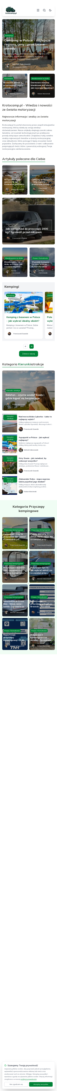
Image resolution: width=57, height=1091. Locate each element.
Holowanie (8, 78)
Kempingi (9, 36)
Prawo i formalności (40, 258)
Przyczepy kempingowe (13, 530)
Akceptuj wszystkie (40, 1084)
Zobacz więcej (28, 354)
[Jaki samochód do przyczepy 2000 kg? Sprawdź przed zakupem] (28, 221)
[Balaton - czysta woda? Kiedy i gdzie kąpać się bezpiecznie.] (28, 391)
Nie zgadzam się (16, 1084)
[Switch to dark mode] (50, 10)
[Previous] (25, 346)
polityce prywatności (29, 1079)
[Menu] (38, 10)
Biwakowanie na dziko (40, 78)
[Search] (44, 10)
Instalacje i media (12, 176)
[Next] (31, 346)
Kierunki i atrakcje (13, 390)
